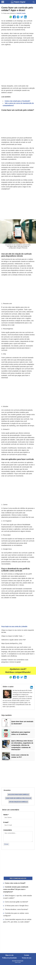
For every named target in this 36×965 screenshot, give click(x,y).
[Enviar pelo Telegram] (18, 17)
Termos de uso (26, 958)
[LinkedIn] (31, 687)
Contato (26, 955)
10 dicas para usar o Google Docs (16, 905)
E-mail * (6, 822)
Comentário (7, 830)
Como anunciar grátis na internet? (16, 902)
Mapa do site (9, 955)
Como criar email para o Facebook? (17, 101)
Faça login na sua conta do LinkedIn (14, 626)
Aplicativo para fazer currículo (18, 794)
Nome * (6, 815)
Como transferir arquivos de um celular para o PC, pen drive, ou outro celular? (17, 920)
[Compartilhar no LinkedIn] (25, 17)
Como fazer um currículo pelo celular (18, 798)
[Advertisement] (18, 65)
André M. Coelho (21, 13)
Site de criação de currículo (18, 801)
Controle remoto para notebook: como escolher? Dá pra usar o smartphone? (15, 889)
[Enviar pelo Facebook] (14, 17)
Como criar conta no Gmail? (15, 883)
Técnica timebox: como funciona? (16, 909)
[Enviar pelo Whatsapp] (10, 17)
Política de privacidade (9, 958)
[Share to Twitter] (21, 17)
